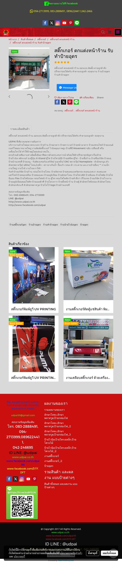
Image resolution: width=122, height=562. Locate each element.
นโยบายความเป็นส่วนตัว (71, 553)
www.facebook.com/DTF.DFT (61, 539)
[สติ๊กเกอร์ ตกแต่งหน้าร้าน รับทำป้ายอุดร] (29, 69)
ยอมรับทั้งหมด (109, 553)
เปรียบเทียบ (88, 97)
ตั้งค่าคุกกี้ (92, 553)
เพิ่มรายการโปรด (65, 97)
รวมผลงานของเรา (54, 410)
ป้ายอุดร (48, 466)
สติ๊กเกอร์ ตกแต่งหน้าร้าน (88, 110)
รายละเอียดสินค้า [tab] (20, 128)
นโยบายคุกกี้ (19, 556)
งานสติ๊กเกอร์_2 (53, 461)
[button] (102, 32)
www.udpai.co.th (23, 457)
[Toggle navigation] (117, 32)
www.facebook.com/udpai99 (61, 535)
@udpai (30, 452)
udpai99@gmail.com (23, 415)
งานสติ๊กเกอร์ (51, 456)
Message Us (69, 87)
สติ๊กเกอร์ (69, 110)
